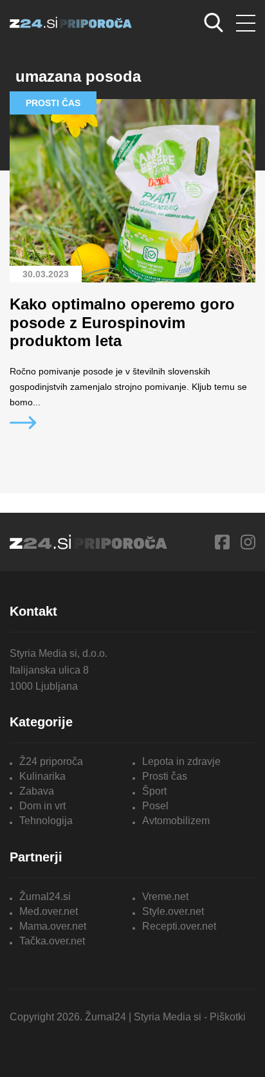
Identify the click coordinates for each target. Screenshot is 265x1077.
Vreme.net (165, 896)
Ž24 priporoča (51, 761)
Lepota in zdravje (181, 761)
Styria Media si (167, 1016)
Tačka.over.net (52, 940)
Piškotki (228, 1016)
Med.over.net (48, 911)
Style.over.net (173, 911)
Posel (155, 805)
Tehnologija (46, 820)
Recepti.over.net (179, 926)
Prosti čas (164, 776)
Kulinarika (42, 776)
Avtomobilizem (176, 820)
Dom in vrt (42, 805)
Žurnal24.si (45, 896)
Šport (154, 791)
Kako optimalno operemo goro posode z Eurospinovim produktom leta (122, 322)
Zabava (36, 791)
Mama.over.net (52, 926)
